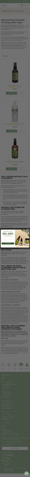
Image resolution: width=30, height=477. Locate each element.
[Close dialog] (28, 230)
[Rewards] (26, 473)
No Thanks (7, 245)
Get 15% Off (7, 243)
